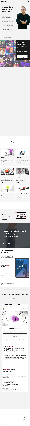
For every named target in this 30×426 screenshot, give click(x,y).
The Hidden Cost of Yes (20, 176)
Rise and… (2, 193)
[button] (4, 219)
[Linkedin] (24, 419)
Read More (3, 163)
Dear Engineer (18, 157)
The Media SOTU (4, 176)
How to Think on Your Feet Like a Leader (22, 194)
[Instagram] (23, 419)
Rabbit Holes (3, 157)
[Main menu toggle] (28, 1)
